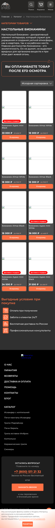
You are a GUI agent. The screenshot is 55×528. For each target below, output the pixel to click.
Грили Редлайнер (13, 423)
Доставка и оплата (17, 381)
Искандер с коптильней (16, 412)
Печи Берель (11, 428)
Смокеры (9, 449)
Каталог (9, 407)
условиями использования (32, 519)
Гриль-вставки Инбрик (16, 433)
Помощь (10, 387)
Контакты (11, 393)
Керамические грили (15, 444)
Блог (7, 398)
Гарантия (10, 370)
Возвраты (11, 376)
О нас (8, 364)
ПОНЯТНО (27, 524)
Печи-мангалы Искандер (17, 417)
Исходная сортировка (35, 83)
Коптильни (10, 438)
